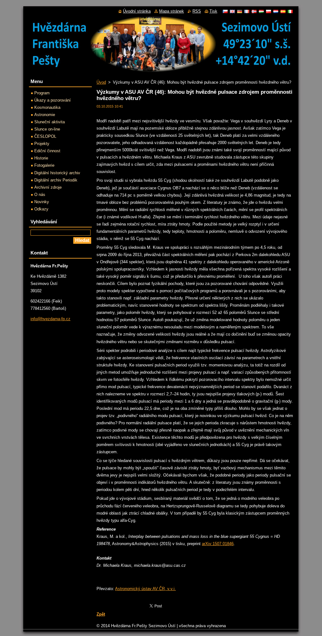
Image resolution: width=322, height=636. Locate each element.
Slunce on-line (47, 129)
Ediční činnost (47, 150)
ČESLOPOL (45, 136)
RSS (196, 11)
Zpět (101, 614)
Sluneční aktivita (49, 122)
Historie (41, 158)
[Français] (246, 11)
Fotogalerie (44, 165)
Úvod (101, 82)
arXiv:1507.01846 (218, 543)
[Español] (283, 11)
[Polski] (268, 11)
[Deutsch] (239, 11)
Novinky (41, 201)
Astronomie (44, 114)
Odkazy (41, 209)
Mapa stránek (171, 11)
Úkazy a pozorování (52, 100)
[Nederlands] (275, 11)
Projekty (41, 143)
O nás (39, 194)
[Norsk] (254, 11)
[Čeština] (225, 11)
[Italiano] (290, 11)
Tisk (213, 11)
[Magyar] (261, 11)
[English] (232, 11)
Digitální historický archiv (57, 172)
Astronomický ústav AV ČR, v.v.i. (145, 588)
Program (42, 93)
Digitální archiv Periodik (55, 180)
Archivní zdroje (48, 187)
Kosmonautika (47, 107)
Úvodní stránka (137, 11)
